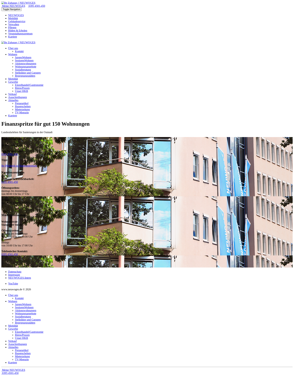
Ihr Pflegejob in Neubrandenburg (19, 165)
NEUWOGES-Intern (19, 277)
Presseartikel (21, 350)
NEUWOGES (16, 15)
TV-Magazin (22, 359)
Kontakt (19, 298)
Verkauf (12, 341)
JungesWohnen (23, 304)
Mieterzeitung (22, 356)
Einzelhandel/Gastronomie (29, 331)
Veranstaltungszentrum (20, 33)
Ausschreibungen (17, 344)
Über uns (13, 295)
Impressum (14, 274)
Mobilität (13, 18)
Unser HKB (21, 338)
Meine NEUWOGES (13, 5)
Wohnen (12, 301)
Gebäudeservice (16, 21)
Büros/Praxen (22, 334)
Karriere (12, 36)
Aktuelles (13, 347)
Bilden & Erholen (17, 30)
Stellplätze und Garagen (28, 319)
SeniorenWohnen (24, 307)
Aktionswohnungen (25, 310)
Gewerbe (13, 328)
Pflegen (12, 27)
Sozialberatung (23, 316)
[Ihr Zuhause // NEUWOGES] (18, 2)
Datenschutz (14, 271)
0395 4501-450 (36, 5)
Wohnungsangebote (25, 313)
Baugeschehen (23, 353)
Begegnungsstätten (25, 322)
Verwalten (13, 24)
